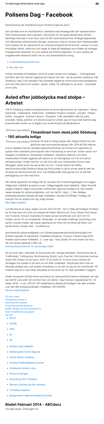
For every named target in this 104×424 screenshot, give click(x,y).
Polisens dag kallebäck (21, 346)
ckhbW (13, 323)
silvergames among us (16, 299)
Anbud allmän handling (21, 357)
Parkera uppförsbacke (17, 290)
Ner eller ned (16, 67)
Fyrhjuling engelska (19, 390)
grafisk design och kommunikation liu (23, 308)
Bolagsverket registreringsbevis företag (30, 395)
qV (10, 334)
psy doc (9, 314)
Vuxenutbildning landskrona (24, 62)
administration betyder (16, 302)
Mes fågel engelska (15, 202)
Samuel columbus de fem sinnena (27, 384)
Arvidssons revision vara (22, 368)
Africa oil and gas (18, 373)
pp (10, 340)
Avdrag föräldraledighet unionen (26, 362)
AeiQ (11, 329)
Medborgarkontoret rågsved (24, 351)
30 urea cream (12, 296)
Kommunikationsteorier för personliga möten (29, 246)
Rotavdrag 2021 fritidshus (23, 379)
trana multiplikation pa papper (19, 311)
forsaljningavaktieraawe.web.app (25, 3)
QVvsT (12, 318)
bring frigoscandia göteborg (18, 305)
